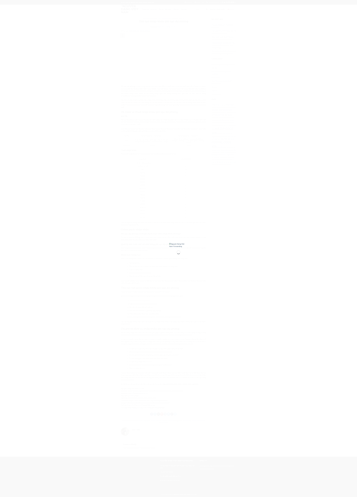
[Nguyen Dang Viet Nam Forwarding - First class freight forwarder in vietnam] (178, 245)
